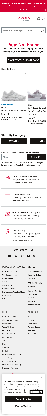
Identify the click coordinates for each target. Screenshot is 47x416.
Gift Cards (6, 330)
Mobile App (32, 301)
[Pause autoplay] (45, 10)
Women (14, 141)
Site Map (31, 330)
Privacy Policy (36, 392)
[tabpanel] (23, 4)
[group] (14, 141)
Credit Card (32, 298)
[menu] (3, 20)
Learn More (32, 294)
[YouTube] (29, 257)
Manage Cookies (9, 361)
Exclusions (6, 323)
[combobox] (23, 30)
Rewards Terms (34, 305)
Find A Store (32, 278)
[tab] (20, 9)
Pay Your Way (18, 230)
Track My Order (8, 327)
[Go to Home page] (23, 19)
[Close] (42, 378)
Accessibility (7, 358)
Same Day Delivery (35, 275)
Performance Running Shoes (13, 292)
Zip (3, 341)
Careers (31, 320)
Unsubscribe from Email (11, 354)
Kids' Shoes (6, 295)
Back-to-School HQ (10, 271)
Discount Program (35, 334)
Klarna (4, 344)
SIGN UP (36, 157)
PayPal (5, 351)
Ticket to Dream (34, 327)
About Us (31, 317)
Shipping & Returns (10, 320)
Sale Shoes (6, 299)
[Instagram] (22, 257)
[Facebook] (10, 257)
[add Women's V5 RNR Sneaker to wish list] (24, 74)
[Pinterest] (16, 257)
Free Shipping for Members (25, 176)
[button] (31, 6)
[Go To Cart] (44, 19)
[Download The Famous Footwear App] (34, 256)
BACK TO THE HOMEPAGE (23, 60)
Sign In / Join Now (35, 291)
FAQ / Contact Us (9, 317)
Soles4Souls (32, 323)
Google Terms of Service (25, 165)
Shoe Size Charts (9, 334)
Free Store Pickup (35, 271)
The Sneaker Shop (9, 275)
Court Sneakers (8, 289)
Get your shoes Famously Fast (26, 212)
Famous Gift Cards (21, 194)
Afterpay (5, 347)
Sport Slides (7, 285)
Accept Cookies (23, 399)
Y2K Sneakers (7, 282)
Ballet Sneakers (8, 278)
